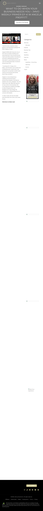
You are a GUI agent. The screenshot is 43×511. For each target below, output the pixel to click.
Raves (25, 59)
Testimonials (13, 499)
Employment (25, 499)
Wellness (26, 42)
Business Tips (27, 50)
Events (25, 52)
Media (19, 499)
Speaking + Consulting (31, 62)
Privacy (36, 499)
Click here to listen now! (8, 101)
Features (26, 57)
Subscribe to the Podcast (22, 22)
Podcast (26, 47)
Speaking (26, 54)
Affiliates (7, 499)
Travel (25, 69)
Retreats (28, 45)
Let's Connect (32, 485)
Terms (31, 499)
